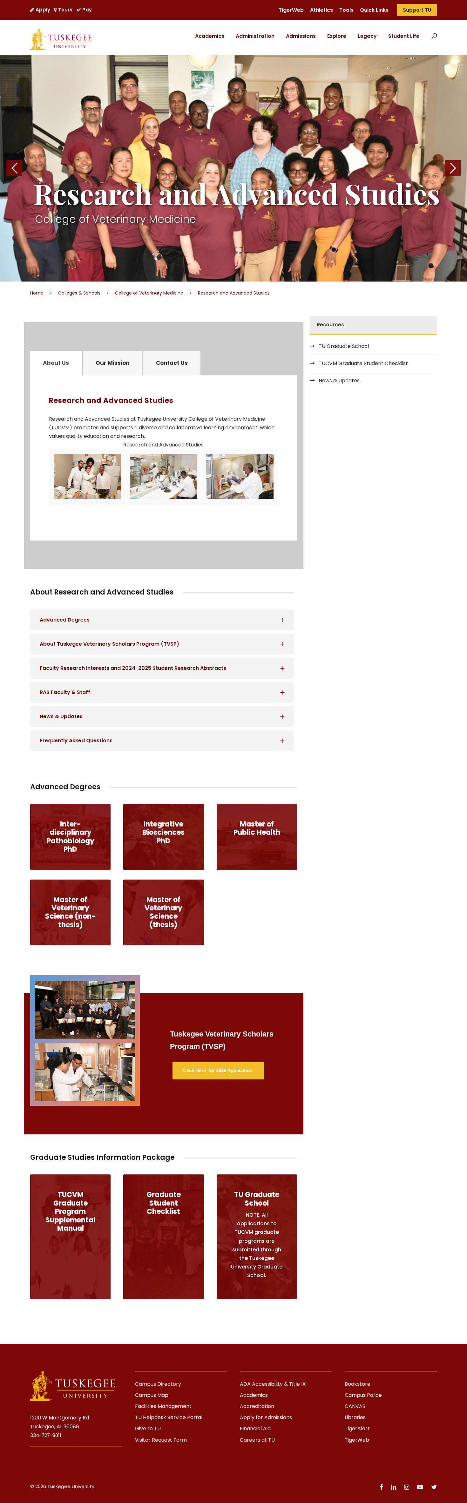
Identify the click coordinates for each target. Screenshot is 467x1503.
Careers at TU (257, 1440)
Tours (65, 9)
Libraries (355, 1417)
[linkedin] (394, 1487)
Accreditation (257, 1406)
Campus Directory (158, 1384)
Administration (255, 36)
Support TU (417, 10)
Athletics (321, 10)
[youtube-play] (421, 1487)
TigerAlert (357, 1428)
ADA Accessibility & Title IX (273, 1384)
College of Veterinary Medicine (149, 293)
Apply (43, 9)
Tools (346, 10)
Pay (87, 9)
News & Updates (339, 380)
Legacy (367, 36)
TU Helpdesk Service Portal (168, 1417)
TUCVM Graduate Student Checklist (363, 363)
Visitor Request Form (161, 1440)
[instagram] (407, 1487)
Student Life (403, 36)
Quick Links (374, 10)
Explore (336, 36)
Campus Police (363, 1395)
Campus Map (151, 1395)
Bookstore (357, 1384)
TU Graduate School (344, 346)
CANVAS (355, 1406)
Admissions (301, 36)
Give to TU (148, 1428)
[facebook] (382, 1487)
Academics (209, 36)
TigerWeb (291, 10)
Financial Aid (255, 1428)
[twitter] (434, 1487)
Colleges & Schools (79, 293)
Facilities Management (163, 1406)
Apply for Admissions (266, 1417)
